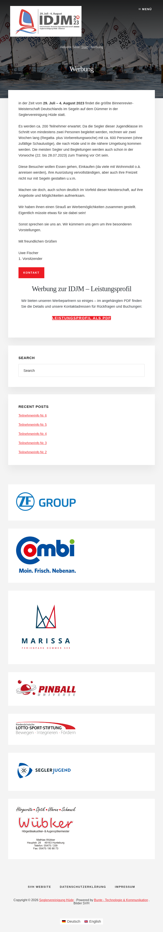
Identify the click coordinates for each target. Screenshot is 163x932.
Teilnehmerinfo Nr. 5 (32, 424)
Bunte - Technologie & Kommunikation (121, 900)
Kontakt (31, 272)
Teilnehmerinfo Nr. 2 (32, 452)
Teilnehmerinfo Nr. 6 (32, 415)
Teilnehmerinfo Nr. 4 (32, 434)
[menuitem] (71, 921)
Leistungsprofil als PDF (81, 318)
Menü (147, 9)
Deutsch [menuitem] (73, 921)
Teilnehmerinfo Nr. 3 (32, 443)
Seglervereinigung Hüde (56, 900)
